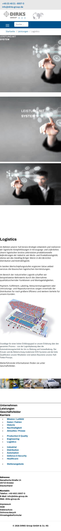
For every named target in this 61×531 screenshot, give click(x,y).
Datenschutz (6, 510)
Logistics (11, 442)
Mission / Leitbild (15, 419)
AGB (2, 507)
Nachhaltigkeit (14, 428)
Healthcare (12, 459)
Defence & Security (17, 456)
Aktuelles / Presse (16, 431)
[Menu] (7, 25)
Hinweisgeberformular (11, 515)
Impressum (5, 504)
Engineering (13, 439)
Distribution (13, 450)
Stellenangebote (15, 464)
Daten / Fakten (14, 422)
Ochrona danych (8, 512)
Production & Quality (17, 436)
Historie (11, 425)
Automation (13, 453)
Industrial (12, 447)
